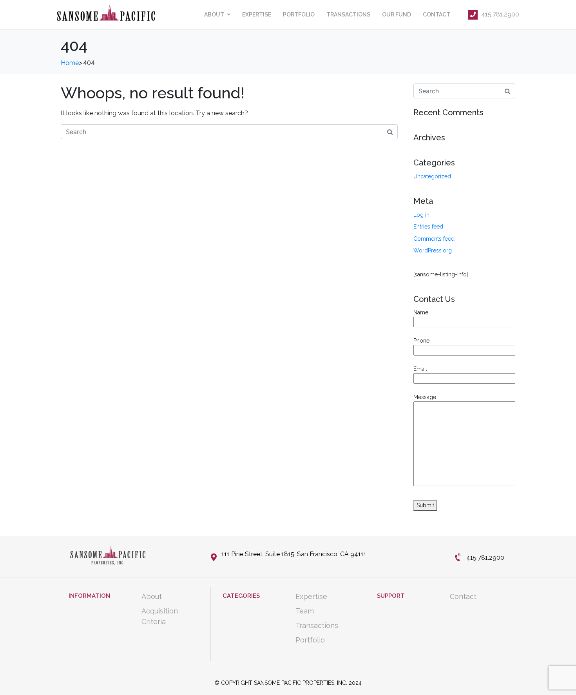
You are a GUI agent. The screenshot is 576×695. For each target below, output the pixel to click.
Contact (436, 14)
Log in (421, 215)
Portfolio (299, 14)
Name (420, 312)
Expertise (256, 14)
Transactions (348, 14)
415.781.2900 (499, 14)
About (214, 14)
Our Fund (396, 14)
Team (304, 611)
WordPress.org (432, 250)
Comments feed (434, 239)
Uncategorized (432, 176)
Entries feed (428, 226)
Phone (421, 341)
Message (424, 397)
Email (420, 369)
